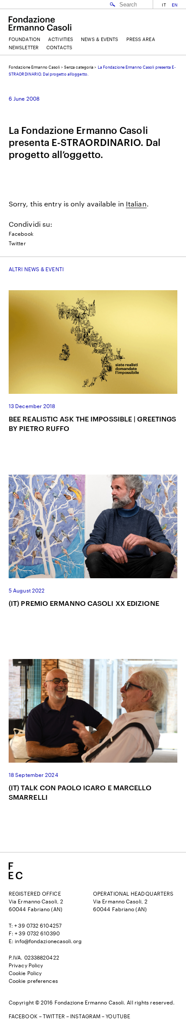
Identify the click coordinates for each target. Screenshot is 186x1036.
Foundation (24, 39)
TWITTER (54, 1016)
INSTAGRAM (85, 1016)
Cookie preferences (33, 981)
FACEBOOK (23, 1016)
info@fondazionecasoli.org (48, 941)
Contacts (59, 47)
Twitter (17, 243)
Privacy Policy (26, 965)
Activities (60, 39)
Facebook (21, 234)
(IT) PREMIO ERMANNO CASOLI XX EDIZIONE (84, 603)
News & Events (99, 39)
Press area (140, 39)
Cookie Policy (25, 973)
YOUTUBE (118, 1016)
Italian (136, 204)
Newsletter (23, 47)
